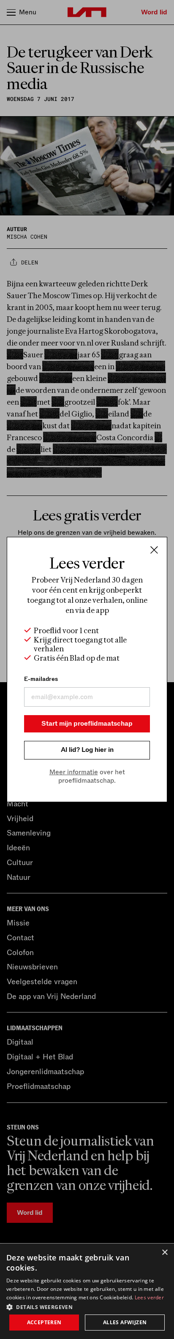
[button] (87, 1306)
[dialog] (87, 1291)
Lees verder (149, 1297)
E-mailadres (41, 679)
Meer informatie (73, 772)
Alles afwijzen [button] (125, 1322)
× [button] (164, 1252)
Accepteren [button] (44, 1322)
